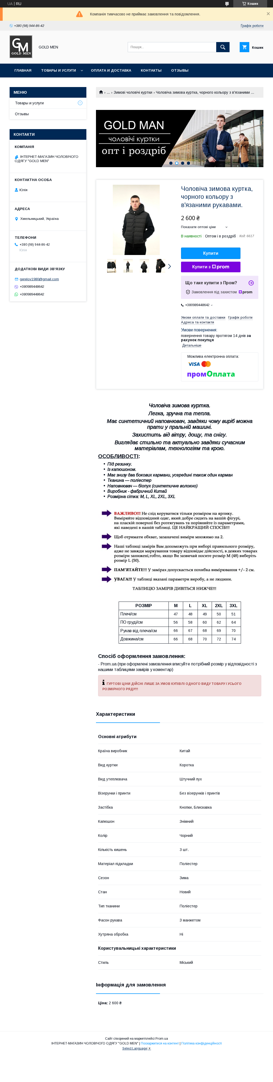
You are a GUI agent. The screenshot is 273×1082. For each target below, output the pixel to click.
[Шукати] (223, 47)
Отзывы (179, 70)
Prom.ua (161, 1038)
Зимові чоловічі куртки (133, 92)
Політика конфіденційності (201, 1043)
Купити (210, 253)
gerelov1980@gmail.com (39, 279)
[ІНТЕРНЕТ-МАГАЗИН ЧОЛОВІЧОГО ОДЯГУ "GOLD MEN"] (21, 57)
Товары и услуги (58, 70)
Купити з (201, 267)
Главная (22, 70)
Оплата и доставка (111, 70)
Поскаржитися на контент (160, 1043)
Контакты (151, 70)
